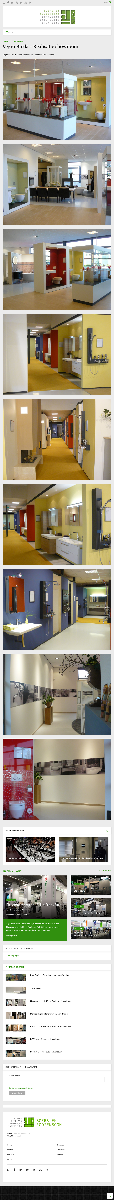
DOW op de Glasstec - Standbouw (45, 1039)
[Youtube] (25, 2)
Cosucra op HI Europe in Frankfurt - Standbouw (50, 1026)
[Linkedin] (21, 2)
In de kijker (11, 900)
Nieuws (10, 1150)
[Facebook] (8, 2)
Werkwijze (61, 1150)
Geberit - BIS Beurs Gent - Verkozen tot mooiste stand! (87, 911)
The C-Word (35, 988)
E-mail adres (14, 1076)
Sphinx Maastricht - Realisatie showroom (82, 858)
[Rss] (30, 2)
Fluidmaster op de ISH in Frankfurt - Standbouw (34, 907)
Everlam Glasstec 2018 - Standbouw (46, 1052)
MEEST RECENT (15, 967)
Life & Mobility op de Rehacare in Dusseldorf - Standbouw (90, 933)
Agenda (60, 1154)
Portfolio (10, 1154)
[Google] (4, 2)
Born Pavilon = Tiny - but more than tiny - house (51, 975)
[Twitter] (12, 2)
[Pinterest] (17, 2)
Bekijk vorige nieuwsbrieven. (21, 1088)
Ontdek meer (44, 930)
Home (5, 41)
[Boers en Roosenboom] (57, 26)
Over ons (60, 1145)
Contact (10, 1159)
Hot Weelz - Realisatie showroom (25, 858)
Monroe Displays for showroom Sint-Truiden (49, 1014)
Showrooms (18, 41)
